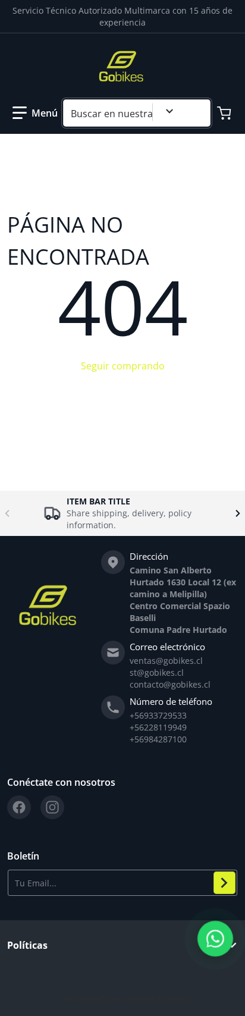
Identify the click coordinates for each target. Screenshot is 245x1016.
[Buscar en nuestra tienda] (197, 113)
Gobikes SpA (99, 997)
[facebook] (19, 807)
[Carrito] (225, 113)
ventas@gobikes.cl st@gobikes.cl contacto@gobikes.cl (170, 672)
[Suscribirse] (224, 882)
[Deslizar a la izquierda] (7, 513)
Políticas (27, 945)
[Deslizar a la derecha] (238, 513)
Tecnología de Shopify (155, 997)
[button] (35, 113)
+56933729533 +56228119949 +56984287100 (158, 727)
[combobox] (137, 113)
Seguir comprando (123, 365)
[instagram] (52, 807)
